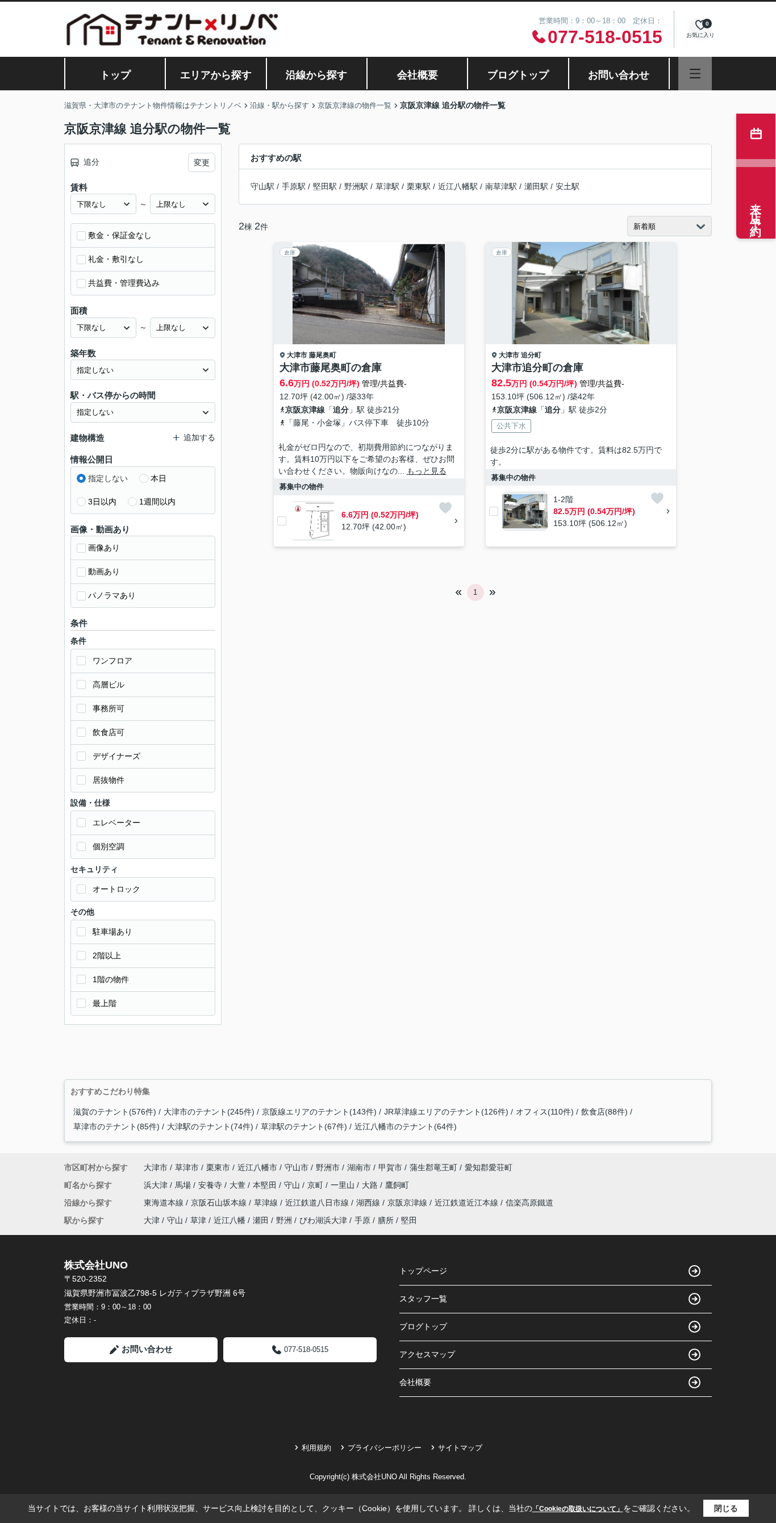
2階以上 (107, 955)
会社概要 (417, 75)
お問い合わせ (618, 75)
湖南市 (359, 1167)
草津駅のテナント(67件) (304, 1126)
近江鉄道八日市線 (318, 1202)
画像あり (104, 547)
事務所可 (108, 708)
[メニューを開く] (695, 73)
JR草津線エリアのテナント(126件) (446, 1111)
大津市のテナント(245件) (209, 1111)
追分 (341, 409)
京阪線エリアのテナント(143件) (319, 1111)
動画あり (104, 571)
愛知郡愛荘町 (488, 1167)
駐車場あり (112, 931)
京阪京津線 (305, 409)
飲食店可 (108, 732)
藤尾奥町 (322, 355)
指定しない (108, 478)
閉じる (726, 1508)
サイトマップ (460, 1447)
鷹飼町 (397, 1185)
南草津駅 (501, 186)
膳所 (386, 1220)
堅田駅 (325, 186)
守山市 (296, 1167)
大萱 (239, 1185)
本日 (158, 478)
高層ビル (108, 684)
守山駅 (262, 186)
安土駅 (567, 186)
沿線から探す (316, 75)
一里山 (344, 1185)
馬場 (184, 1185)
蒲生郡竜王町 (433, 1167)
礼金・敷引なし (116, 259)
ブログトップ (518, 75)
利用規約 (316, 1447)
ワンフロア (112, 660)
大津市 (297, 355)
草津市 (187, 1167)
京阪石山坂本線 (220, 1202)
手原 (362, 1220)
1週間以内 (157, 501)
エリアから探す (216, 75)
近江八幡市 (257, 1167)
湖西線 (369, 1202)
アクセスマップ (427, 1354)
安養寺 (211, 1185)
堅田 (409, 1220)
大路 (371, 1185)
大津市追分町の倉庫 (537, 367)
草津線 (267, 1202)
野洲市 (328, 1167)
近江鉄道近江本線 (467, 1202)
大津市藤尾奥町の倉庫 (330, 367)
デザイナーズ (116, 756)
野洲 (284, 1220)
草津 (198, 1220)
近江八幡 (229, 1220)
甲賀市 (390, 1167)
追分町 (531, 355)
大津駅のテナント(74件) (210, 1126)
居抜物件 (108, 780)
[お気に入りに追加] (445, 508)
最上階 (104, 1003)
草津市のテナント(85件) (116, 1126)
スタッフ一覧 (423, 1298)
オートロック (116, 889)
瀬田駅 (536, 186)
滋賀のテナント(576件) (114, 1111)
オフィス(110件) (545, 1111)
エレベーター (116, 822)
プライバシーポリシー (385, 1447)
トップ (115, 75)
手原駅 (294, 186)
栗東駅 (419, 186)
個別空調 (108, 846)
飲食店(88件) (604, 1111)
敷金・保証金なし (120, 235)
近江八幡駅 (458, 186)
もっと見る (427, 470)
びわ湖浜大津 (323, 1220)
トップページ (423, 1270)
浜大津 (157, 1185)
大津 (152, 1220)
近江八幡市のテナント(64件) (405, 1126)
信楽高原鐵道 (529, 1202)
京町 (316, 1185)
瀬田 (261, 1220)
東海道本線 (165, 1202)
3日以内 (102, 501)
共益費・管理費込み (124, 282)
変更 (202, 162)
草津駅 (387, 186)
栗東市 (218, 1167)
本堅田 (266, 1185)
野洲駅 (356, 186)
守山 (293, 1185)
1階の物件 (111, 979)
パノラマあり (112, 595)
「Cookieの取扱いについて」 (577, 1509)
